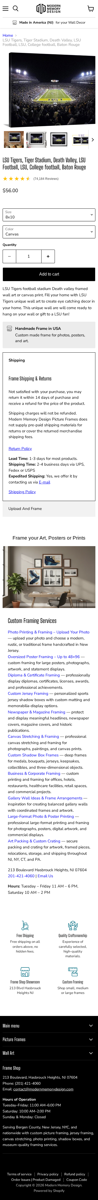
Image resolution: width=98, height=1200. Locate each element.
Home (8, 35)
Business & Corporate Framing (34, 773)
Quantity (9, 245)
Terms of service (19, 1174)
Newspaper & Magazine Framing (36, 712)
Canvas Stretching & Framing (33, 736)
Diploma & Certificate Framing (34, 675)
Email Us (45, 876)
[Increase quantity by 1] (48, 256)
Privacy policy (48, 1174)
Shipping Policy (22, 491)
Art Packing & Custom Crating (34, 841)
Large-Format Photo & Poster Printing (41, 816)
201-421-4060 (21, 876)
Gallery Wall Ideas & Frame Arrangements (45, 798)
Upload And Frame (25, 508)
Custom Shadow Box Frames (33, 755)
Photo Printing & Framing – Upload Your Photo (48, 632)
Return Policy (20, 448)
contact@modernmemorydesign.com (43, 1089)
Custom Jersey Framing (28, 693)
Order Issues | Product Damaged (36, 1179)
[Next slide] (92, 139)
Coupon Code (76, 1179)
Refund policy (74, 1174)
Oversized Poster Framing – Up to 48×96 (44, 656)
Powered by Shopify (49, 1190)
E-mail (44, 482)
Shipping (17, 360)
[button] (13, 139)
